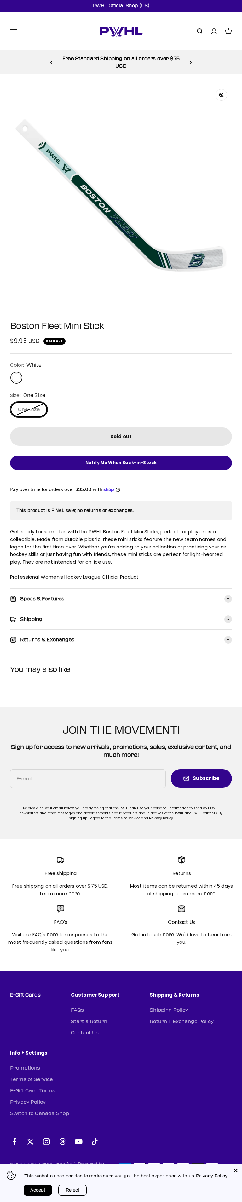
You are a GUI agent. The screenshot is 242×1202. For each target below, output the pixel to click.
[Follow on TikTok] (94, 1141)
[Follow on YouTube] (78, 1141)
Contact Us (85, 1033)
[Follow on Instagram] (46, 1141)
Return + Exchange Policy (182, 1021)
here (74, 893)
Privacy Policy (161, 818)
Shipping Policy (169, 1010)
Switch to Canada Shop (39, 1113)
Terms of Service (126, 818)
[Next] (191, 62)
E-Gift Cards (25, 995)
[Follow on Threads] (62, 1141)
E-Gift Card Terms (32, 1091)
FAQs (77, 1010)
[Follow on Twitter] (30, 1141)
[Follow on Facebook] (14, 1141)
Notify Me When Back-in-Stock (121, 463)
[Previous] (51, 62)
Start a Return (89, 1021)
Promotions (25, 1068)
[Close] (236, 1170)
